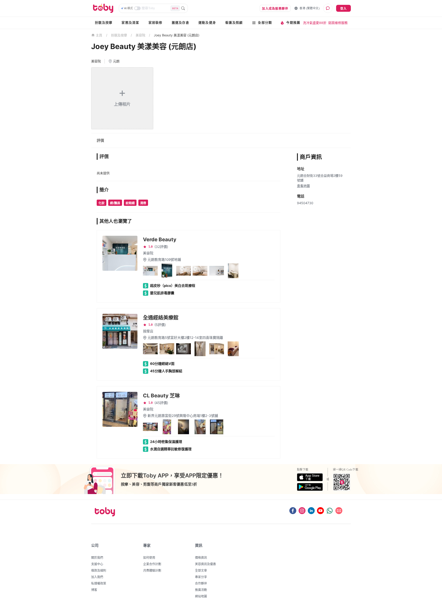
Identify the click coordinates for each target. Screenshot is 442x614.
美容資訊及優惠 (205, 564)
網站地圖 (201, 596)
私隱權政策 (98, 583)
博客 (94, 589)
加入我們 (97, 577)
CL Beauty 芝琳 (161, 396)
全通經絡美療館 (160, 317)
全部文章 (201, 570)
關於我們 (97, 557)
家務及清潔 (130, 22)
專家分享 (201, 577)
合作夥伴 (201, 583)
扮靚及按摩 (103, 22)
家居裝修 (155, 22)
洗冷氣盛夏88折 (314, 23)
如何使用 (149, 557)
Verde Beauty (159, 239)
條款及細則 (98, 570)
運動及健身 (207, 22)
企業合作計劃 (152, 564)
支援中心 (97, 564)
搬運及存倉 (180, 22)
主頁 (99, 35)
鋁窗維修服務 (338, 23)
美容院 (140, 35)
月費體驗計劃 (152, 570)
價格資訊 (201, 557)
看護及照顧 (234, 22)
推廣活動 (201, 589)
